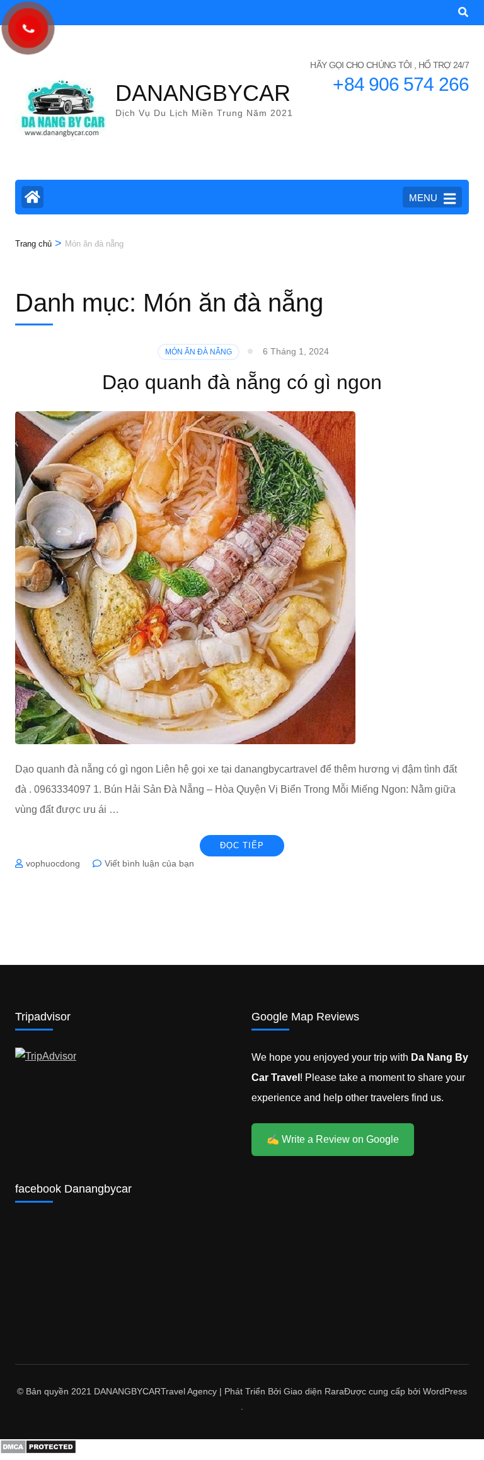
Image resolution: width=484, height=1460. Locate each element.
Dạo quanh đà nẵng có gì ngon (242, 382)
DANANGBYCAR (203, 93)
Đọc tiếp (242, 845)
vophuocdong (53, 863)
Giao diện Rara (314, 1391)
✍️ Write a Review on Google (333, 1139)
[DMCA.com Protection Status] (38, 1450)
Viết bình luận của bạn (149, 863)
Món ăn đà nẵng (198, 351)
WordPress (445, 1391)
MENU (423, 197)
